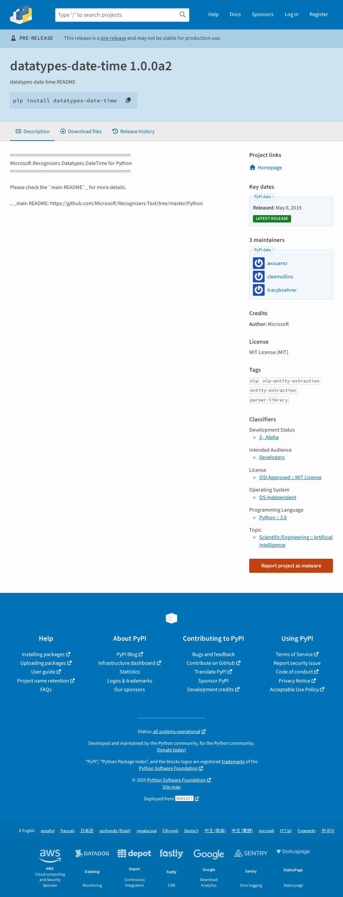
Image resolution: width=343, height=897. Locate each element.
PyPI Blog (127, 654)
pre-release (113, 38)
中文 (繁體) (242, 831)
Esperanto (307, 831)
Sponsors (263, 14)
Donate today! (171, 749)
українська (146, 831)
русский (266, 831)
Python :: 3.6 (273, 517)
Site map (171, 787)
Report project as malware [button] (291, 565)
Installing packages (43, 654)
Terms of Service (294, 654)
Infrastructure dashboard (126, 663)
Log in (291, 14)
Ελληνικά (170, 831)
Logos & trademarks (129, 681)
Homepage (270, 167)
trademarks (233, 761)
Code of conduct (294, 672)
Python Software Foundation (168, 768)
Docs (235, 14)
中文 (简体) (215, 831)
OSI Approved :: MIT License (290, 477)
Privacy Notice (294, 681)
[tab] (32, 131)
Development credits (210, 689)
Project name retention (43, 681)
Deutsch (191, 831)
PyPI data (262, 197)
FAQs (46, 689)
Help (213, 14)
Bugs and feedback (213, 654)
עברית (286, 831)
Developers (272, 457)
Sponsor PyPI (213, 681)
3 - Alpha (269, 437)
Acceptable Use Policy (294, 689)
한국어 (328, 831)
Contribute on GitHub (211, 663)
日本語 (86, 831)
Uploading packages (43, 663)
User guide (43, 672)
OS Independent (277, 497)
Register (319, 14)
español (48, 831)
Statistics (130, 672)
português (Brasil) (115, 831)
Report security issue (297, 663)
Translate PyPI (210, 672)
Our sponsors (129, 689)
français (67, 831)
